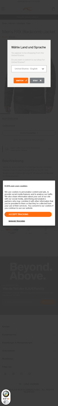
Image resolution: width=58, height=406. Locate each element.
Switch (19, 80)
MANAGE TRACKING (17, 221)
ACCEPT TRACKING (18, 214)
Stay (35, 80)
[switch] (6, 402)
